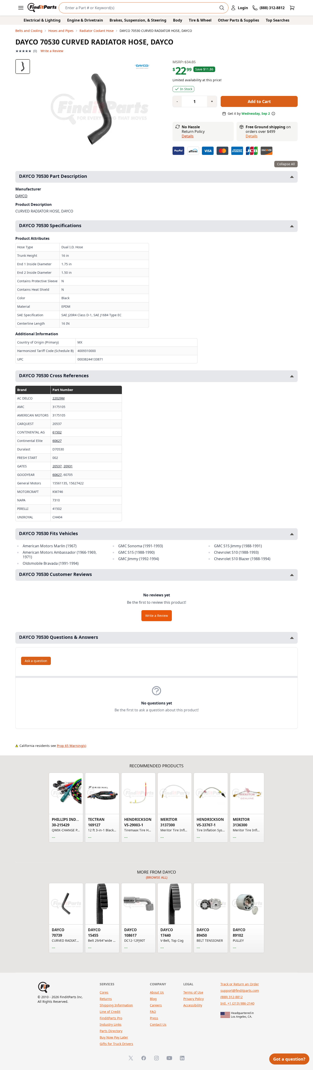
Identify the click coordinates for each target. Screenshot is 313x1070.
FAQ (153, 1011)
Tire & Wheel (200, 20)
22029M (58, 398)
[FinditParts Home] (42, 8)
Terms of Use (193, 992)
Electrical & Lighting (42, 20)
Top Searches (277, 20)
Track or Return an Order (239, 984)
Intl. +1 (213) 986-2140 (237, 1003)
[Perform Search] (222, 8)
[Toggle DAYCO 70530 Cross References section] (292, 376)
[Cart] (292, 7)
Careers (156, 1005)
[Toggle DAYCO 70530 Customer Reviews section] (292, 575)
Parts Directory (111, 1031)
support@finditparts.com (239, 990)
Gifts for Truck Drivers (116, 1044)
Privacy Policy (193, 999)
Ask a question (36, 661)
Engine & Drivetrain (85, 20)
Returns (106, 999)
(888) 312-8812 (231, 997)
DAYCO (21, 195)
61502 (57, 432)
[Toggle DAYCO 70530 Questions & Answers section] (292, 638)
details (252, 136)
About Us (157, 992)
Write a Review (52, 51)
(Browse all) (156, 877)
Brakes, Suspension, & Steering (138, 20)
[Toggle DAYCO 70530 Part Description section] (292, 177)
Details (188, 136)
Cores (104, 992)
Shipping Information (116, 1005)
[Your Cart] (292, 7)
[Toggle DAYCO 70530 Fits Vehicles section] (292, 534)
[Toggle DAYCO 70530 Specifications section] (292, 226)
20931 (68, 466)
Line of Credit (110, 1011)
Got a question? (289, 1059)
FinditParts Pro (111, 1018)
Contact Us (158, 1024)
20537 (57, 466)
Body (177, 20)
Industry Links (110, 1024)
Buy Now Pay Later (114, 1037)
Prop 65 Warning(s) (71, 745)
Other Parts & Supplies (238, 20)
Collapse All (286, 164)
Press (154, 1018)
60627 (57, 441)
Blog (153, 999)
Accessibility (192, 1005)
